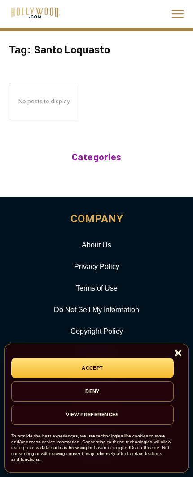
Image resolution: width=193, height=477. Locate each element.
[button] (178, 354)
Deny (92, 391)
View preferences (92, 414)
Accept (92, 368)
